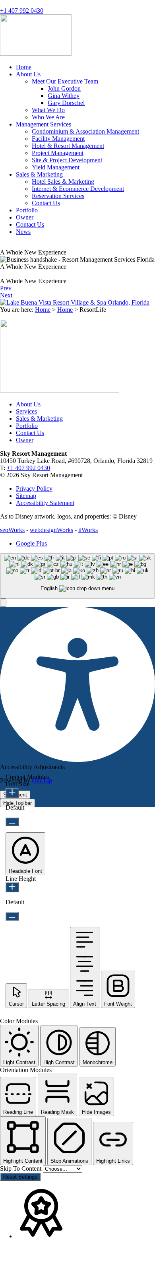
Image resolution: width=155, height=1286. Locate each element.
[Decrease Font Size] (12, 822)
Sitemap (26, 495)
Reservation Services (58, 195)
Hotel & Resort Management (68, 145)
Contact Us (46, 203)
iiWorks (88, 529)
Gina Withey (63, 95)
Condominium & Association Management (85, 131)
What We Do (48, 110)
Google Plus (31, 543)
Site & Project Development (67, 160)
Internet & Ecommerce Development (78, 188)
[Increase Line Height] (12, 887)
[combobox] (77, 576)
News (23, 231)
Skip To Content (21, 1168)
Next (6, 295)
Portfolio (27, 210)
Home (23, 67)
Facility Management (58, 138)
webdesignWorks (51, 529)
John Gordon (64, 88)
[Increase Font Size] (12, 793)
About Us (28, 74)
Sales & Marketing (39, 174)
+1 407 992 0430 (21, 10)
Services (26, 411)
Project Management (57, 153)
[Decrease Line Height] (12, 916)
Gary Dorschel (66, 102)
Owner (24, 217)
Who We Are (48, 117)
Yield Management (55, 167)
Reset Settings (20, 1177)
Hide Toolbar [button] (17, 803)
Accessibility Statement (45, 502)
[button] (3, 602)
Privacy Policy (34, 488)
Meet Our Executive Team (65, 81)
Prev (6, 288)
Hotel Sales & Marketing (63, 181)
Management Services (43, 124)
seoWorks (12, 529)
